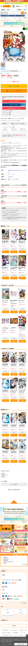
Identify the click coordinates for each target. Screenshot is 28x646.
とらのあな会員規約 (14, 630)
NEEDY (5, 557)
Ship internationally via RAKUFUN (14, 108)
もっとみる (24, 564)
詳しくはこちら (24, 602)
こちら (13, 210)
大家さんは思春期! (4, 15)
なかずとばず (12, 15)
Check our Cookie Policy (7, 644)
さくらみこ (6, 558)
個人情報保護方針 (15, 632)
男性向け (19, 9)
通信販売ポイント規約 (23, 630)
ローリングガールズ (8, 561)
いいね (3, 476)
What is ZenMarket (6, 112)
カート (6, 251)
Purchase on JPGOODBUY (14, 101)
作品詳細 (5, 311)
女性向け (25, 9)
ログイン (22, 6)
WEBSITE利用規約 (5, 630)
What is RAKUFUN (6, 114)
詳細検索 (25, 13)
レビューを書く (14, 484)
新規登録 (17, 6)
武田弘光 (6, 560)
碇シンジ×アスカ (22, 335)
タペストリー (18, 15)
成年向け (8, 9)
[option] (14, 46)
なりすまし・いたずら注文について (20, 635)
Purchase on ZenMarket (14, 104)
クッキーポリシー (23, 632)
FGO (23, 15)
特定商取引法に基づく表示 (8, 635)
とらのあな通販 (3, 17)
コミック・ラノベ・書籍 (11, 17)
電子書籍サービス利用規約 (6, 632)
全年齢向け (3, 9)
